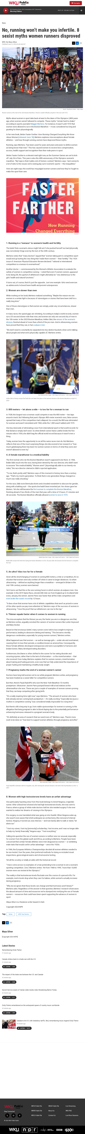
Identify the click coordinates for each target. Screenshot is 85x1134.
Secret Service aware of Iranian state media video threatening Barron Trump (29, 990)
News (4, 23)
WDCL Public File (36, 1115)
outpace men (39, 325)
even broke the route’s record (18, 598)
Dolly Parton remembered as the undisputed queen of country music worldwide (30, 1005)
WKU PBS (69, 1111)
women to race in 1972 (58, 495)
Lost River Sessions (72, 1115)
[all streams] (82, 10)
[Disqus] (42, 1070)
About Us (51, 1111)
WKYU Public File (36, 1106)
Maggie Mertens (37, 124)
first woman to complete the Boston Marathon (52, 489)
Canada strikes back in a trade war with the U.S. (19, 959)
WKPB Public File (36, 1111)
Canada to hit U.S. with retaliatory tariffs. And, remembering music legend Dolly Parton (47, 1021)
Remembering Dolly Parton (12, 950)
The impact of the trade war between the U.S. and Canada (22, 975)
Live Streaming (70, 1106)
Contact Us (52, 1115)
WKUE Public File (53, 1106)
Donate (76, 3)
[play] (5, 10)
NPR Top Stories (23, 914)
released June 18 (26, 137)
